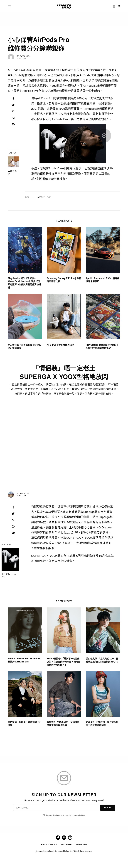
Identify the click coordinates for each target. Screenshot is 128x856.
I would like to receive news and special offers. (65, 815)
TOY (49, 197)
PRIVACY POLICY (49, 844)
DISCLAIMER (66, 844)
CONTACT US (81, 844)
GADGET (40, 197)
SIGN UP (107, 808)
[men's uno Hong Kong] (64, 6)
